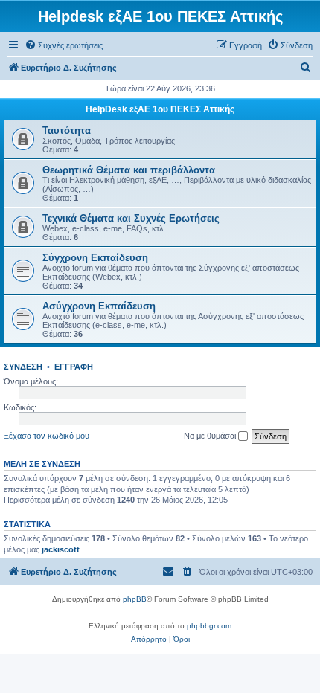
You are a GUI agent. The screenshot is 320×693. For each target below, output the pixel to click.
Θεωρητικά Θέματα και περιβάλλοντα (128, 169)
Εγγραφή (73, 366)
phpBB (135, 599)
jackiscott (61, 549)
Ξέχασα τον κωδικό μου (46, 435)
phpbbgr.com (209, 626)
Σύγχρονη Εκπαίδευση (95, 257)
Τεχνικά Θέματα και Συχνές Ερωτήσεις (131, 218)
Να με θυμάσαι (211, 435)
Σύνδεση (23, 366)
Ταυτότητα (66, 130)
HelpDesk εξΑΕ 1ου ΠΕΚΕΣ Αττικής (160, 109)
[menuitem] (64, 45)
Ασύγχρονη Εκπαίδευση (99, 306)
